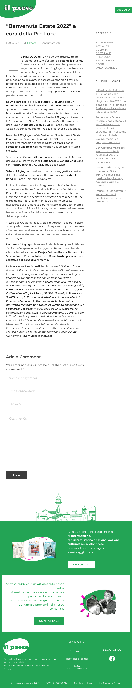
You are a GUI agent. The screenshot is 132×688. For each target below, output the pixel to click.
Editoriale (103, 53)
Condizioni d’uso (83, 683)
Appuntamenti (51, 42)
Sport (100, 64)
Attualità (102, 46)
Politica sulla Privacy (110, 683)
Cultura (101, 49)
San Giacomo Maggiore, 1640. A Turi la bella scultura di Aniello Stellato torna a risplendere (110, 155)
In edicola (103, 56)
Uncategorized (107, 67)
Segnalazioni (105, 60)
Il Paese (31, 42)
